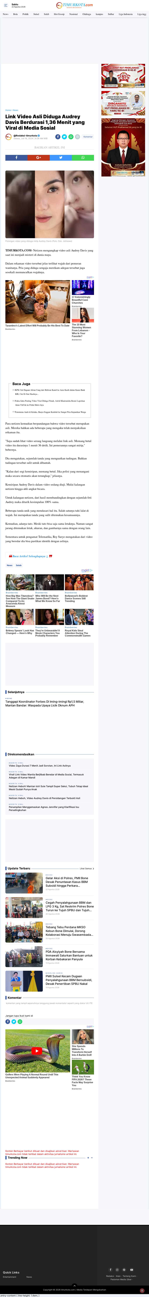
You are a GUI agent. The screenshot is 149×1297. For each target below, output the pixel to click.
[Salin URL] (77, 136)
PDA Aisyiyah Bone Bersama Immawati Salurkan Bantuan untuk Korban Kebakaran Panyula (69, 955)
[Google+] (39, 158)
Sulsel (36, 14)
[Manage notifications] (142, 1290)
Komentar (88, 136)
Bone (50, 875)
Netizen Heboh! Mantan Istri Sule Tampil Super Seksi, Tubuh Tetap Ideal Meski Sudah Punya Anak (48, 788)
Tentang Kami (129, 1276)
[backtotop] (74, 1286)
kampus (99, 14)
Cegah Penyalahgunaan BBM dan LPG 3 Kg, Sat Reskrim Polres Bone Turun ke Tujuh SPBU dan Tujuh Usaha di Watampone (70, 906)
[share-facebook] (57, 136)
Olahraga (87, 14)
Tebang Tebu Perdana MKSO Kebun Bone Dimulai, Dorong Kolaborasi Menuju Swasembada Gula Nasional (68, 931)
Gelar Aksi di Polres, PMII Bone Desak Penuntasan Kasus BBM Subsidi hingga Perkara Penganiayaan (67, 882)
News (5, 14)
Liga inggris (143, 14)
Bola (15, 14)
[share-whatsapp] (70, 136)
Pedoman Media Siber (121, 1279)
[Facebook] (16, 158)
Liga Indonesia (126, 14)
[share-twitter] (64, 136)
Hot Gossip (59, 14)
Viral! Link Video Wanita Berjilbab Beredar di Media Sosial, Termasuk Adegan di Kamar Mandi (46, 776)
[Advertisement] (74, 40)
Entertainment (9, 1277)
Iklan (118, 1276)
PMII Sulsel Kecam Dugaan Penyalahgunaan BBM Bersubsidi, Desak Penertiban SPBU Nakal (69, 980)
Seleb (46, 14)
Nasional (73, 14)
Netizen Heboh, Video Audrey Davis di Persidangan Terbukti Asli (44, 798)
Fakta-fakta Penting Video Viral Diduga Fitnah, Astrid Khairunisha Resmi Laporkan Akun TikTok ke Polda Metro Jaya (50, 402)
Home (8, 110)
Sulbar (111, 14)
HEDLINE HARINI (55, 973)
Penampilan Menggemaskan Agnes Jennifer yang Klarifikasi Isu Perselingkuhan (44, 808)
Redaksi (110, 1276)
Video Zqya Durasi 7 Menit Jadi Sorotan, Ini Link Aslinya (40, 765)
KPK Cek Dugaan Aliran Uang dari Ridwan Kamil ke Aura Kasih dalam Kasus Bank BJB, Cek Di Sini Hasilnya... (50, 392)
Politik (26, 14)
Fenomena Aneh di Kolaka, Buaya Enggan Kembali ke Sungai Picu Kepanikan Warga (50, 412)
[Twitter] (61, 158)
